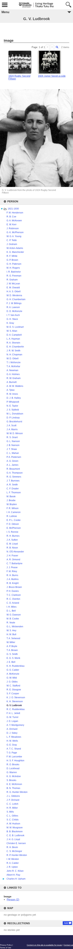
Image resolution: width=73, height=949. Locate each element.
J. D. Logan (12, 721)
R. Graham (12, 279)
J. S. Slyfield (13, 409)
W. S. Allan (12, 331)
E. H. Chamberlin (15, 346)
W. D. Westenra (14, 295)
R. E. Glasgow (14, 689)
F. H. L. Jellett (13, 713)
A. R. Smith (12, 484)
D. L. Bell (11, 610)
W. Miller (11, 642)
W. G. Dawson (14, 614)
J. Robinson (13, 228)
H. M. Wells (12, 741)
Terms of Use (5, 948)
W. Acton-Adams (15, 248)
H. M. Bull (11, 634)
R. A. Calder (13, 863)
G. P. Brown (12, 260)
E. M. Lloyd (12, 543)
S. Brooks (11, 780)
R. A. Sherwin (13, 342)
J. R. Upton (12, 867)
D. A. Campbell (14, 335)
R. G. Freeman (14, 275)
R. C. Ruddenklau (16, 709)
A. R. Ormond (13, 559)
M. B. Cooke (13, 618)
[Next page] (52, 47)
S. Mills (10, 811)
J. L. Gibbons (13, 796)
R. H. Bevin (12, 847)
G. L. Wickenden (15, 626)
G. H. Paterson (14, 264)
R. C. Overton (13, 599)
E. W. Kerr (11, 224)
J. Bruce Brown (14, 587)
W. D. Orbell (13, 358)
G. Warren (12, 772)
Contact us (68, 945)
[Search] (57, 47)
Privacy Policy (6, 945)
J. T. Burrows (13, 480)
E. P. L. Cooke (14, 520)
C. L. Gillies (12, 815)
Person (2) (13, 899)
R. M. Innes (12, 394)
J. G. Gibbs (12, 681)
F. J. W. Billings (14, 303)
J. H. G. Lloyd (13, 839)
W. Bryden (12, 504)
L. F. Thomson (14, 492)
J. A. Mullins (13, 579)
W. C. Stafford (13, 685)
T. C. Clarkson (14, 595)
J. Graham (12, 244)
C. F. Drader (13, 488)
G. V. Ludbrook (14, 705)
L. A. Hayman (13, 338)
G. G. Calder (13, 670)
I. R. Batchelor (14, 271)
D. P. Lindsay (13, 417)
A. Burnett (11, 382)
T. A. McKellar (13, 366)
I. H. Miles (11, 607)
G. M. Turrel (12, 717)
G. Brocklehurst (14, 421)
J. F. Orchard (13, 800)
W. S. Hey (11, 630)
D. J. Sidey (12, 733)
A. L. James (12, 465)
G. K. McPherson (15, 232)
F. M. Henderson (15, 212)
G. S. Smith (12, 654)
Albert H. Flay (13, 875)
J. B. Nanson (13, 445)
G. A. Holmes (13, 374)
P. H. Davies (13, 591)
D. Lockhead (13, 768)
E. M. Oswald (13, 287)
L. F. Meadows (14, 737)
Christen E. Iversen (16, 843)
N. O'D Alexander (15, 551)
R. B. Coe (11, 216)
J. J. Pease (12, 567)
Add (66, 923)
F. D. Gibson (13, 524)
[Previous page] (47, 47)
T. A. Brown (12, 650)
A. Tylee (11, 390)
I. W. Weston (13, 859)
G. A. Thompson (15, 472)
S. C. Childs (13, 819)
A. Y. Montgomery (15, 725)
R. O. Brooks (13, 764)
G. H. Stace (12, 319)
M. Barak (11, 496)
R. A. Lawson (13, 307)
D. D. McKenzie (14, 311)
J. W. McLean (13, 283)
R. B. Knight (13, 583)
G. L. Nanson (13, 441)
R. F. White (12, 256)
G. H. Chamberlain (16, 299)
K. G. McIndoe (14, 776)
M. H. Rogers (13, 268)
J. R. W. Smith (13, 350)
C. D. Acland (13, 603)
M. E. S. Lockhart (15, 327)
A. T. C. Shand (14, 748)
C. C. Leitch (12, 804)
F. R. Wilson (13, 508)
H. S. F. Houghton (15, 760)
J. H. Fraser (12, 555)
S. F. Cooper (13, 693)
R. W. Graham (14, 378)
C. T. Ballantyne (14, 563)
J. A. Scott (11, 425)
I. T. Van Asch (13, 315)
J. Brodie (11, 500)
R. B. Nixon (12, 547)
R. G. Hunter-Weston (17, 792)
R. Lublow (12, 516)
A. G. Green (12, 461)
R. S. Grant (12, 437)
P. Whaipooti (13, 402)
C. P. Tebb (12, 240)
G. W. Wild (12, 677)
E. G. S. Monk (13, 658)
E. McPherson (14, 528)
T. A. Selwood (13, 638)
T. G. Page (12, 752)
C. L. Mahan (13, 453)
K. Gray (10, 323)
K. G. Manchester (15, 252)
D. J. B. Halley (14, 398)
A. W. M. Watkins (15, 386)
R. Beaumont (13, 469)
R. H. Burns (12, 575)
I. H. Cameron (14, 512)
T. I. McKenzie (14, 362)
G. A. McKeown (14, 220)
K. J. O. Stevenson (16, 697)
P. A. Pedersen (14, 457)
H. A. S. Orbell (14, 291)
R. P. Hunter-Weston (17, 855)
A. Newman (12, 370)
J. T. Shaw (12, 449)
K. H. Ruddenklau (16, 666)
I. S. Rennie (12, 532)
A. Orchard (12, 729)
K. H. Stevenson (15, 701)
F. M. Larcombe (14, 756)
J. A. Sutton (12, 540)
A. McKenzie (13, 674)
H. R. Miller (12, 808)
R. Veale (11, 622)
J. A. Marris (12, 429)
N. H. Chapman (14, 354)
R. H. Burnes (13, 536)
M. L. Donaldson (15, 413)
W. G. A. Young (14, 236)
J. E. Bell (11, 662)
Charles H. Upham (16, 878)
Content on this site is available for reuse (44, 945)
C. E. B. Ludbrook (15, 835)
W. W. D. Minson (15, 433)
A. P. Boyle (12, 646)
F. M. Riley (12, 571)
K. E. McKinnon (14, 784)
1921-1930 (13, 208)
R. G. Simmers (14, 476)
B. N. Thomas (13, 788)
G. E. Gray (12, 744)
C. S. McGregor (14, 851)
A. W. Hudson (13, 823)
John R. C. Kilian (15, 871)
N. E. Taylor (12, 405)
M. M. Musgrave (15, 827)
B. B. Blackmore (15, 831)
